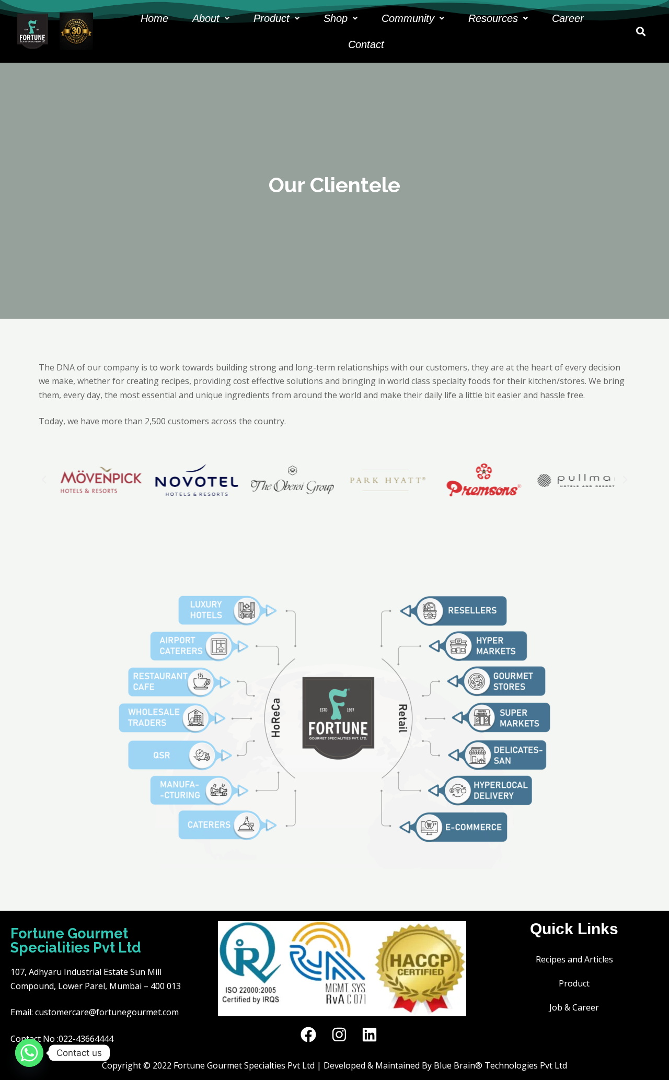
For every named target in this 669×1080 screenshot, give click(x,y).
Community (408, 18)
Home (154, 18)
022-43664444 (86, 1038)
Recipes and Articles (574, 959)
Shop (336, 18)
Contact (366, 44)
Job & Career (574, 1007)
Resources (493, 18)
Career (568, 18)
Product (271, 18)
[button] (210, 18)
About (206, 18)
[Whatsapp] (29, 1053)
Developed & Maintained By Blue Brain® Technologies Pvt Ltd (445, 1065)
